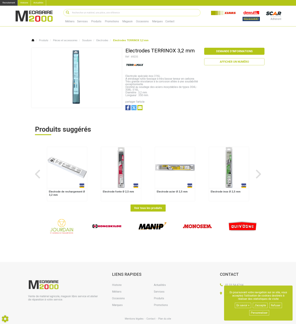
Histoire (24, 2)
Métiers (70, 21)
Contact (169, 21)
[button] (131, 40)
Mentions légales (134, 318)
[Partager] (140, 107)
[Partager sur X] (134, 107)
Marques (157, 21)
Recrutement (9, 2)
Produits (96, 21)
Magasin (127, 21)
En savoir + (243, 305)
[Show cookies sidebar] (5, 318)
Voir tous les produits (148, 208)
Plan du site (164, 318)
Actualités (38, 2)
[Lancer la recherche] (67, 12)
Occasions (142, 21)
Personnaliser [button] (259, 312)
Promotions (112, 21)
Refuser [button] (275, 305)
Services (82, 21)
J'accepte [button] (260, 305)
